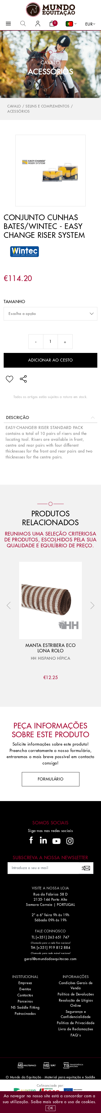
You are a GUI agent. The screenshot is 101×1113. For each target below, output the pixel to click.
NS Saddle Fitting (25, 1007)
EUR (89, 24)
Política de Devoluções (76, 994)
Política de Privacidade (75, 1023)
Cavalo (14, 106)
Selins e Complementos (47, 106)
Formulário (50, 779)
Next (91, 605)
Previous (9, 605)
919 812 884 (59, 947)
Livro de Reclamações (75, 1029)
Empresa (25, 983)
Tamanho (14, 302)
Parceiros (25, 1001)
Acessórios (50, 72)
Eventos (25, 989)
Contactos (25, 995)
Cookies (88, 1102)
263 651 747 (58, 937)
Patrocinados (25, 1013)
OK (50, 1108)
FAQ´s (76, 1035)
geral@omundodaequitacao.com (50, 959)
